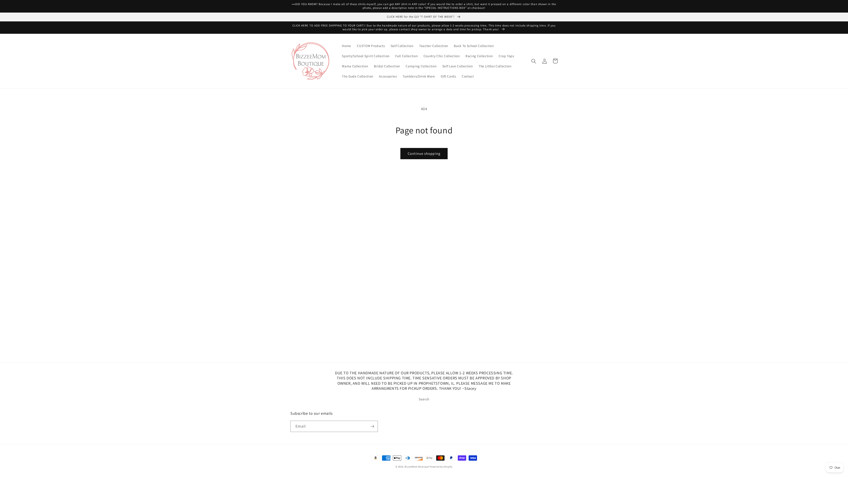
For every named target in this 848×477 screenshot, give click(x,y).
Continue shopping (424, 153)
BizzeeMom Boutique (417, 466)
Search (424, 399)
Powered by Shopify (441, 466)
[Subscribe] (372, 426)
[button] (533, 61)
